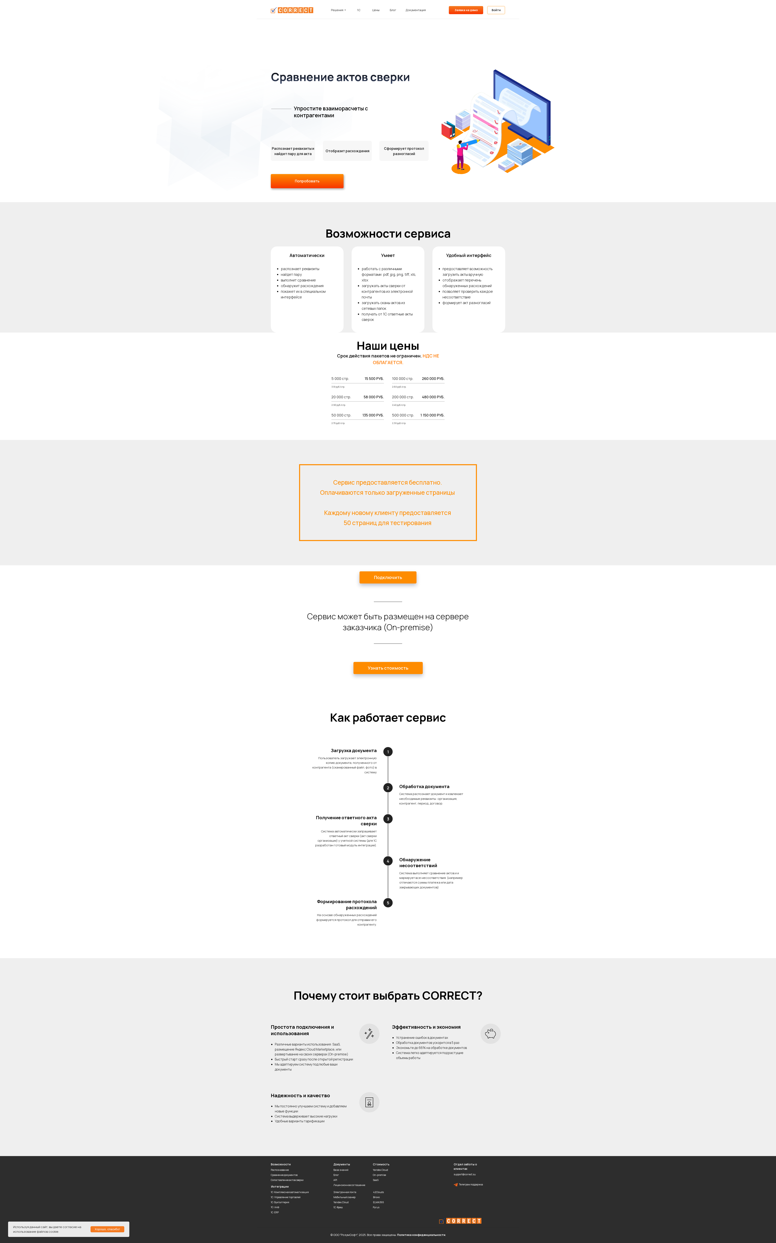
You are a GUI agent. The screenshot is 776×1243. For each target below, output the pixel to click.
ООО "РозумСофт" (345, 1235)
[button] (388, 668)
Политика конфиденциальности (421, 1235)
